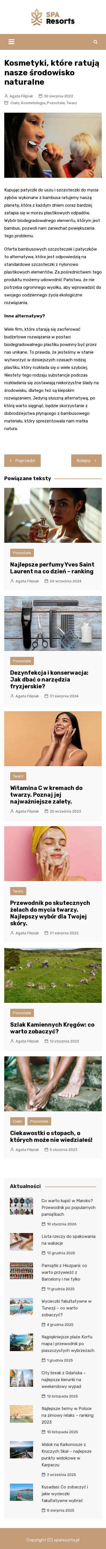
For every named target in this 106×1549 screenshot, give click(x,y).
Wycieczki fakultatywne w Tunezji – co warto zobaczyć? (67, 1308)
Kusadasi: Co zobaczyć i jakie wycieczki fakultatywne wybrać (65, 1493)
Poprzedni (25, 460)
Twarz (72, 103)
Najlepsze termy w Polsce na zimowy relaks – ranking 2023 (68, 1415)
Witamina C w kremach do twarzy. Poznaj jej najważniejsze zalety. (46, 795)
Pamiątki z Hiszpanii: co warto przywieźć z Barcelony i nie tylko (64, 1272)
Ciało (15, 103)
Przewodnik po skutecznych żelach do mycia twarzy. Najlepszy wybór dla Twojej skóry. (50, 913)
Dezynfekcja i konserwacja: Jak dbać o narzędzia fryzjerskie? (49, 679)
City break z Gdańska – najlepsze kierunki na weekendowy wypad (64, 1379)
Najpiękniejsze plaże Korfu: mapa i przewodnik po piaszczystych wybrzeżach (68, 1343)
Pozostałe (56, 103)
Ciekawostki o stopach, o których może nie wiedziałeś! (51, 1136)
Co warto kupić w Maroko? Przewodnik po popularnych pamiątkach (69, 1207)
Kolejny (83, 460)
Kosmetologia (33, 103)
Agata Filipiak (21, 96)
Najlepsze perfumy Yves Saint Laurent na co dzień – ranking (52, 568)
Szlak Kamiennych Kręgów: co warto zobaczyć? (52, 1028)
